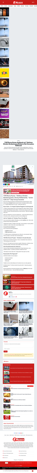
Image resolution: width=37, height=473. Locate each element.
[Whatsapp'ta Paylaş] (7, 184)
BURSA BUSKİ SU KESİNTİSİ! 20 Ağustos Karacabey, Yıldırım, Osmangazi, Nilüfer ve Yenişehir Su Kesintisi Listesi (11, 337)
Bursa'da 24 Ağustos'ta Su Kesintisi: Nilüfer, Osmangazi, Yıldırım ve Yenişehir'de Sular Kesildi (10, 324)
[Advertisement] (18, 158)
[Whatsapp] (22, 433)
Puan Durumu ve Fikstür (23, 453)
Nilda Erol (5, 186)
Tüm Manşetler (6, 455)
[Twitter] (13, 297)
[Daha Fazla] (9, 184)
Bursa (18, 140)
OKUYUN (31, 467)
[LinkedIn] (19, 433)
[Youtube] (16, 297)
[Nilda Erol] (6, 293)
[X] (16, 433)
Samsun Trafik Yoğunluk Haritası (8, 453)
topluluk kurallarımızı (12, 354)
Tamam (4, 468)
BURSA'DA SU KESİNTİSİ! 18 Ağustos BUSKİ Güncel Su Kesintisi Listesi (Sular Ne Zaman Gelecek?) (26, 337)
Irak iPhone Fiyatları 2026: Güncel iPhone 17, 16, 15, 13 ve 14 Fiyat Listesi (16, 470)
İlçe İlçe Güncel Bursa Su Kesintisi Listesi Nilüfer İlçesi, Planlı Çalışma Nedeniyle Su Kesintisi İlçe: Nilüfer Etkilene (26, 324)
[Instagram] (14, 297)
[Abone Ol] (31, 184)
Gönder (5, 351)
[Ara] (33, 2)
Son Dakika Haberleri (23, 455)
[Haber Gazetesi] (18, 2)
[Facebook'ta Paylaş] (3, 184)
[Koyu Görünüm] (32, 2)
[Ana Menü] (3, 2)
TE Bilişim (20, 465)
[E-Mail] (9, 297)
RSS (7, 462)
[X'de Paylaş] (5, 184)
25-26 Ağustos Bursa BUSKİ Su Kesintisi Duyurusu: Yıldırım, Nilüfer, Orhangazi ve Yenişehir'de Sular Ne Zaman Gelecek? (26, 312)
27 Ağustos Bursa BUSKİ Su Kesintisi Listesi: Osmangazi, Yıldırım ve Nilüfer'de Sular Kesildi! (11, 312)
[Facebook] (11, 297)
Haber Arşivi (6, 457)
